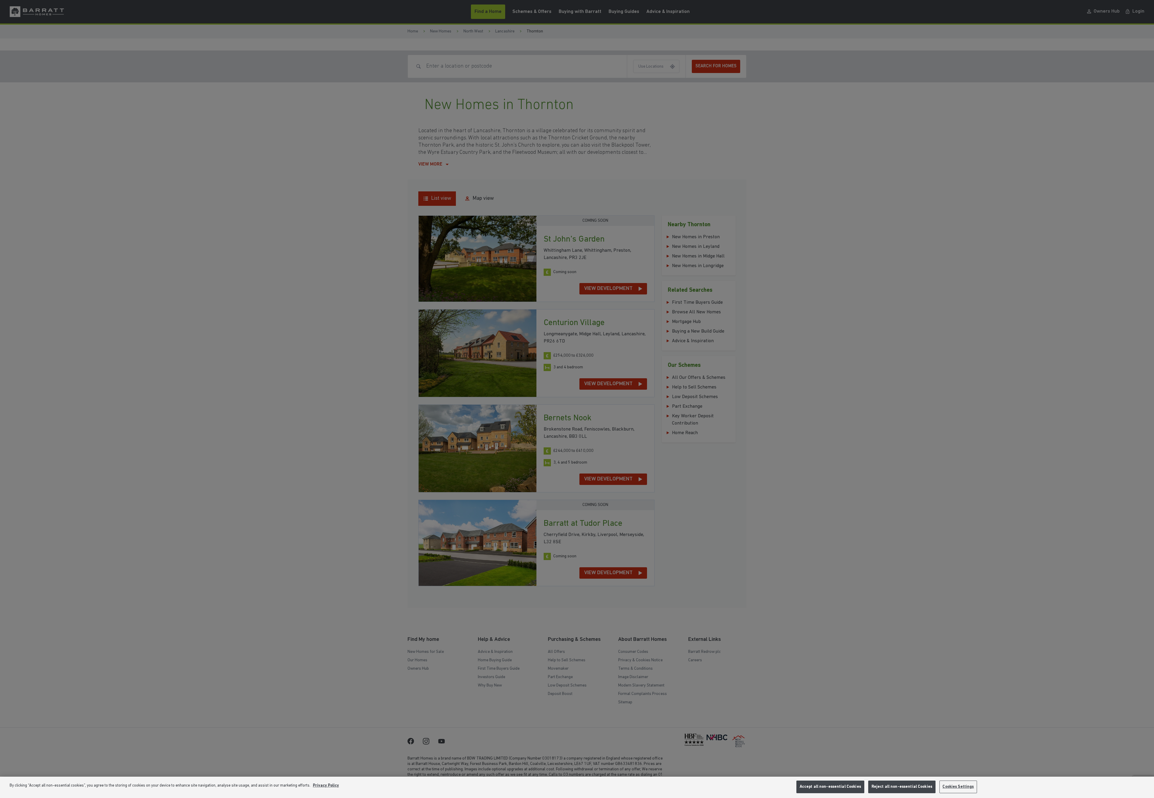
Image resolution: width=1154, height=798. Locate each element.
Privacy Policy (326, 785)
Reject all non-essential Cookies (902, 787)
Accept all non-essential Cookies (830, 787)
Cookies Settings (958, 787)
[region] (577, 787)
